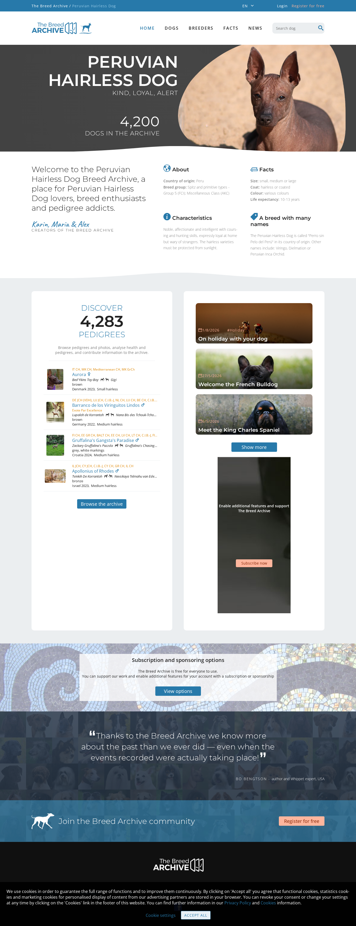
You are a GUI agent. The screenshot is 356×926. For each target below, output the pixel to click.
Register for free (308, 5)
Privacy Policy (237, 903)
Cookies (268, 903)
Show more (254, 447)
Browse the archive (102, 504)
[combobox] (298, 28)
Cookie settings (161, 915)
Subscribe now (254, 563)
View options (178, 691)
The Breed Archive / (51, 5)
